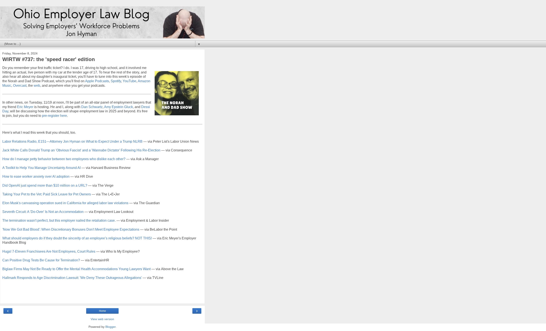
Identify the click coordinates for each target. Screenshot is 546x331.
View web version (102, 319)
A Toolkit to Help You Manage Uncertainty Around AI (41, 168)
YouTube (129, 81)
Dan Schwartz (92, 107)
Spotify (116, 81)
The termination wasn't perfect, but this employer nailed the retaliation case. (59, 220)
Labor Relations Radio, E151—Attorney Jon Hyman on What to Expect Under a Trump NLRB (72, 141)
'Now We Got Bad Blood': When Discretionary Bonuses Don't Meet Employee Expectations (70, 229)
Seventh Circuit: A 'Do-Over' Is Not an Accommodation (43, 212)
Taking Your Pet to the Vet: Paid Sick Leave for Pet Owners (46, 194)
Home (102, 310)
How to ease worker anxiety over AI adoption (36, 176)
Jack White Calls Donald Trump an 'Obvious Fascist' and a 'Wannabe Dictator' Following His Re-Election (81, 150)
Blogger (110, 326)
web (37, 85)
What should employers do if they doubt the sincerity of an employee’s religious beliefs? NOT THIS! (77, 238)
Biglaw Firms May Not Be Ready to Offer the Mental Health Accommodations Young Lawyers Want (76, 269)
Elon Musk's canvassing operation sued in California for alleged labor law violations (65, 203)
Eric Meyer (25, 107)
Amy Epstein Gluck (118, 107)
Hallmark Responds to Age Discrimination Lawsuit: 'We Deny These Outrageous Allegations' (72, 278)
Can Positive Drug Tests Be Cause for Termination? (41, 260)
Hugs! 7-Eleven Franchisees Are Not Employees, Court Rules (48, 251)
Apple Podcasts (97, 81)
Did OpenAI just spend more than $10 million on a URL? (44, 185)
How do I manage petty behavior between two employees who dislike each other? (63, 159)
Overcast (19, 85)
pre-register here (54, 115)
